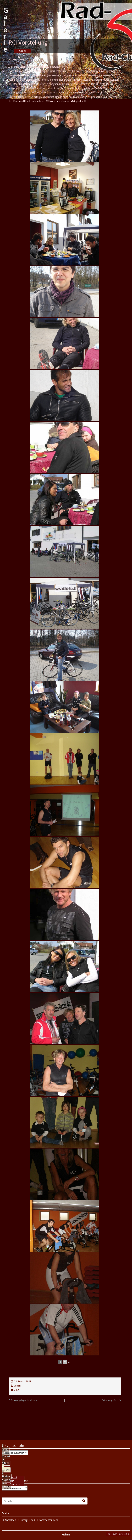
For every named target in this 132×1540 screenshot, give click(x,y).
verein (7, 1479)
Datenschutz (124, 1534)
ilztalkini (6, 1476)
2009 (17, 1389)
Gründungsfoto (110, 1400)
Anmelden (10, 1520)
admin (17, 1385)
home (5, 1449)
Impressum (112, 1534)
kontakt (6, 1456)
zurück (22, 50)
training (6, 1486)
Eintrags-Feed (27, 1520)
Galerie (5, 29)
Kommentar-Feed (48, 1520)
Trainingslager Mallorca (24, 1400)
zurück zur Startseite (15, 1481)
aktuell (5, 1463)
